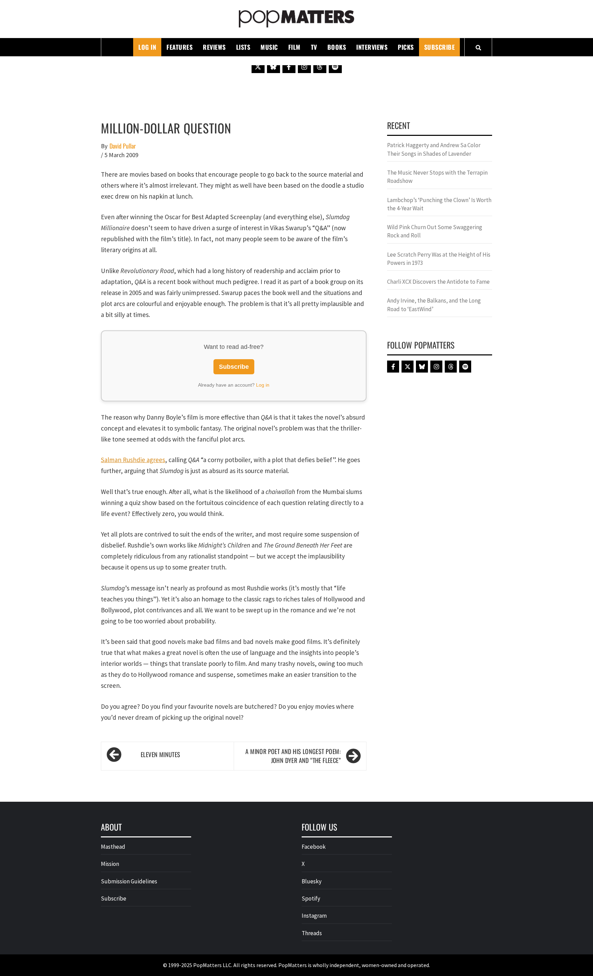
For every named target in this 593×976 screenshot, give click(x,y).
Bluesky (312, 881)
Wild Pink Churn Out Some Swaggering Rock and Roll (434, 231)
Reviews (214, 47)
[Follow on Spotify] (335, 66)
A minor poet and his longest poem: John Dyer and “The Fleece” (293, 756)
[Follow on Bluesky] (273, 66)
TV (314, 47)
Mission (110, 864)
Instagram (314, 915)
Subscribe (439, 47)
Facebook (314, 846)
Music (269, 47)
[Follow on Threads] (319, 66)
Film (294, 47)
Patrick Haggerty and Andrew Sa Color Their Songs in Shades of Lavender (433, 149)
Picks (406, 47)
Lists (243, 47)
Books (336, 47)
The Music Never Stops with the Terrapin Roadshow (437, 177)
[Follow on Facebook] (288, 66)
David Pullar (122, 146)
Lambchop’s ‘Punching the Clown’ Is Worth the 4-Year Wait (439, 204)
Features (179, 47)
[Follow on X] (258, 66)
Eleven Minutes (161, 754)
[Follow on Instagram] (304, 66)
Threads (312, 933)
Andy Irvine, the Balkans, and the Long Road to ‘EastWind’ (434, 305)
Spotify (311, 898)
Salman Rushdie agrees (133, 460)
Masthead (113, 846)
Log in (262, 385)
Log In (147, 47)
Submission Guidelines (129, 881)
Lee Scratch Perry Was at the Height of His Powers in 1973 (438, 259)
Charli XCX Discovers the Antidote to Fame (438, 281)
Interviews (371, 47)
